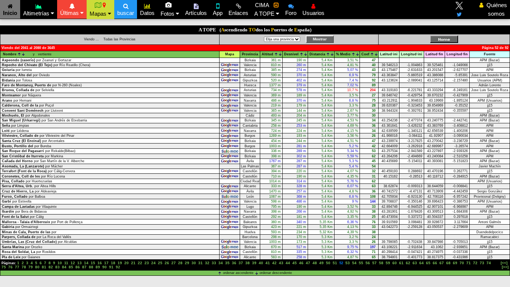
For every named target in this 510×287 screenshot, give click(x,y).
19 (120, 263)
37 (241, 263)
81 (44, 267)
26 (167, 263)
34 (220, 263)
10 (59, 263)
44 (288, 263)
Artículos (196, 13)
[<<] (504, 263)
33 (214, 263)
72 (475, 263)
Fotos (168, 13)
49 (321, 263)
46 (301, 263)
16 (99, 263)
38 (247, 263)
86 (77, 267)
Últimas (70, 13)
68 (448, 263)
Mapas (99, 13)
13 (79, 263)
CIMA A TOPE (265, 9)
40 (261, 263)
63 (415, 263)
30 (194, 263)
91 (111, 267)
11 (66, 263)
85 (71, 267)
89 (98, 267)
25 (160, 263)
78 (24, 267)
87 (84, 267)
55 (361, 263)
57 (374, 263)
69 (455, 263)
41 (267, 263)
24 (153, 263)
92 (118, 267)
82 (51, 267)
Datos (147, 13)
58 (381, 263)
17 (106, 263)
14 (86, 263)
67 (441, 263)
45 (294, 263)
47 (308, 263)
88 (91, 267)
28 (180, 263)
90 (104, 267)
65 (428, 263)
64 (421, 263)
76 (10, 267)
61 (401, 263)
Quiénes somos (494, 9)
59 (388, 263)
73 (482, 263)
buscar (125, 13)
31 (200, 263)
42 (274, 263)
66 (435, 263)
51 (335, 263)
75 (3, 267)
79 (30, 267)
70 (462, 263)
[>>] (505, 267)
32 (207, 263)
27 (173, 263)
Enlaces (238, 13)
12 (73, 263)
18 (113, 263)
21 (133, 263)
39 (254, 263)
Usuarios (313, 13)
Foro (290, 13)
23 (146, 263)
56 (368, 263)
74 (488, 263)
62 (408, 263)
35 (227, 263)
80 (37, 267)
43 (281, 263)
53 (347, 263)
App (218, 13)
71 (468, 263)
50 (328, 263)
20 (126, 263)
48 (314, 263)
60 (394, 263)
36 (234, 263)
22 (140, 263)
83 (57, 267)
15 (93, 263)
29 (187, 263)
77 (17, 267)
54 (354, 263)
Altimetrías (37, 13)
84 (64, 267)
